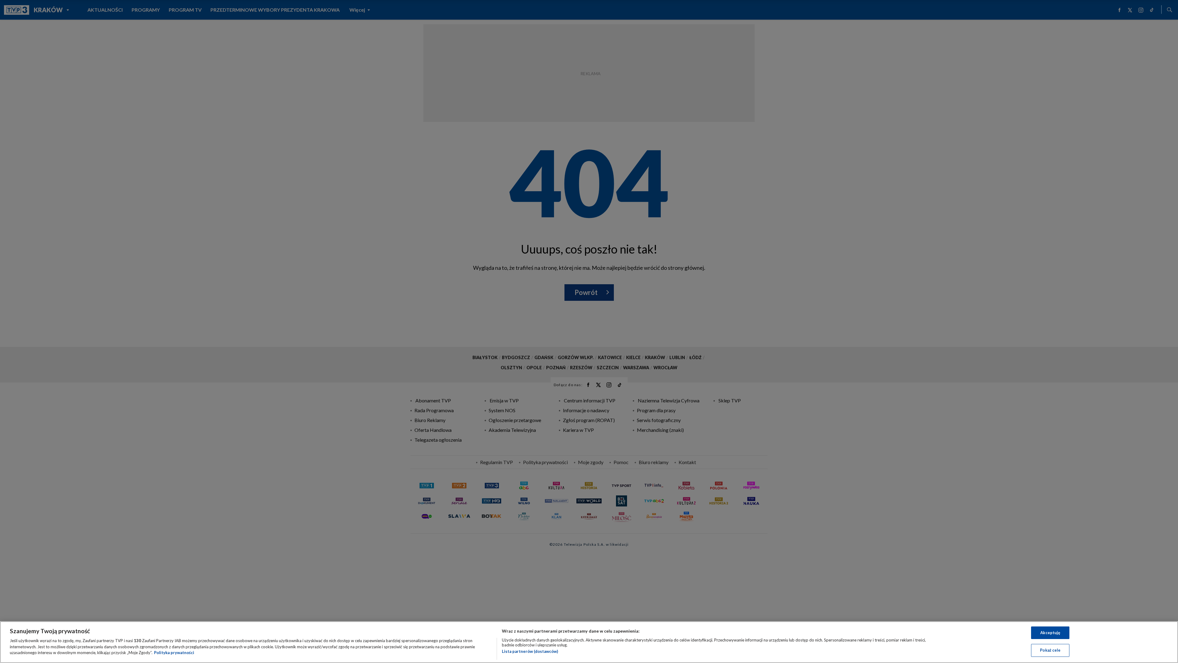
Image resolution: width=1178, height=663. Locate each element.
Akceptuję (1050, 632)
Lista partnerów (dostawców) (530, 651)
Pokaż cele (1050, 650)
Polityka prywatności (174, 652)
